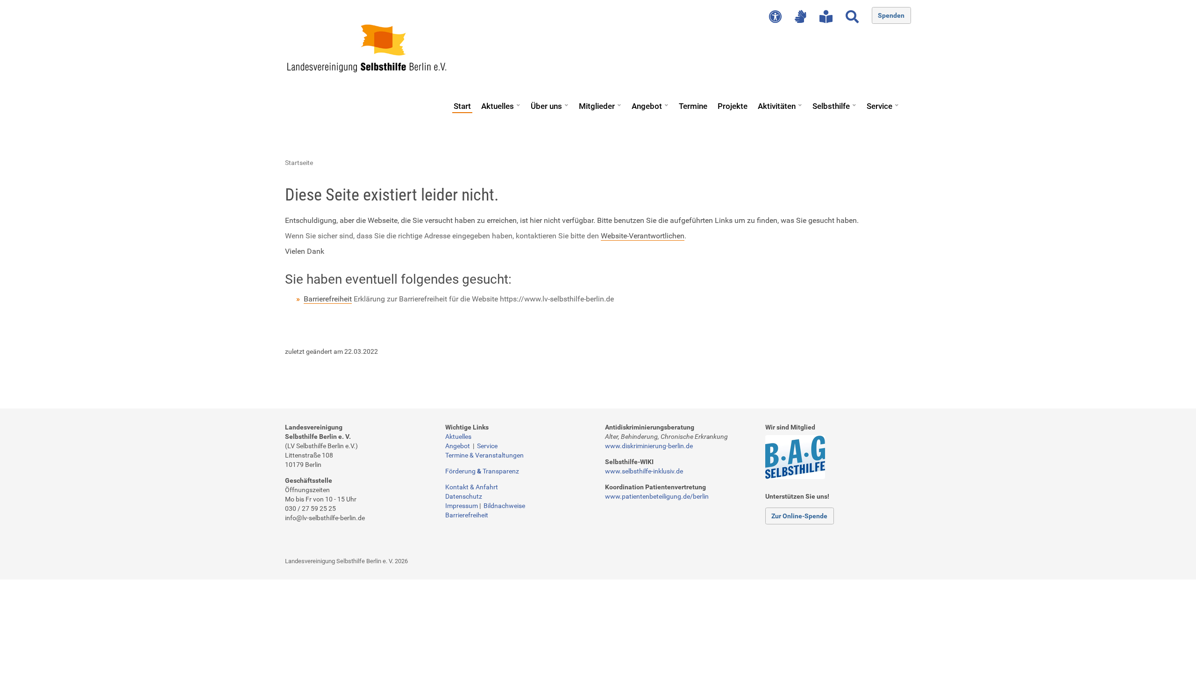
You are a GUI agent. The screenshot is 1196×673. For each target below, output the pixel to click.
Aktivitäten (777, 106)
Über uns (546, 106)
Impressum (461, 505)
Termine (693, 106)
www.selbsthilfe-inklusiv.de (644, 471)
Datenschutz (463, 496)
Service (879, 106)
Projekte (733, 106)
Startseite (299, 162)
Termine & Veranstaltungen (484, 455)
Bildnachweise (504, 505)
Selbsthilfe (831, 106)
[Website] (366, 48)
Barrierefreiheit (328, 298)
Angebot (647, 106)
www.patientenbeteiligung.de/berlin (657, 496)
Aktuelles (497, 106)
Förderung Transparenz (482, 471)
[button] (518, 102)
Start (462, 106)
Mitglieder (597, 106)
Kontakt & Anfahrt (471, 487)
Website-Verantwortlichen (642, 235)
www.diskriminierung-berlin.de (649, 446)
